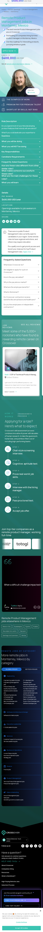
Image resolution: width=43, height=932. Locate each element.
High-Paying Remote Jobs (11, 881)
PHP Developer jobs (28, 695)
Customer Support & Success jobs (13, 739)
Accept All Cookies (21, 928)
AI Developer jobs (8, 697)
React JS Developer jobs (29, 699)
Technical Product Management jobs (14, 781)
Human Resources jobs (10, 753)
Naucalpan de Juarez (10, 631)
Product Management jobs (11, 784)
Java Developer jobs (28, 691)
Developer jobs (27, 682)
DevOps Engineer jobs (29, 684)
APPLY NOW (8, 51)
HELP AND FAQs (10, 861)
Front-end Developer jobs (30, 687)
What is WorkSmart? (8, 876)
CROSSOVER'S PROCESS (25, 415)
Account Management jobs (11, 795)
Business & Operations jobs (11, 755)
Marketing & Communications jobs (13, 800)
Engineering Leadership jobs (12, 680)
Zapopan (23, 631)
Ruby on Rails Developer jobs (31, 701)
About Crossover (7, 865)
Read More (6, 136)
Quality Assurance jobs (10, 689)
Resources (5, 872)
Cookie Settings (21, 922)
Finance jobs (7, 769)
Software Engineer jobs (10, 695)
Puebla (35, 626)
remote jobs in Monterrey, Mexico (18, 64)
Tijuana (27, 626)
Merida (24, 635)
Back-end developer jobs (10, 701)
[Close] (40, 910)
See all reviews (30, 324)
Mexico (6, 11)
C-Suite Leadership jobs (10, 727)
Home (4, 9)
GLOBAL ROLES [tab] (12, 669)
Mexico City (7, 626)
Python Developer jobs (29, 697)
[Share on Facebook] (7, 221)
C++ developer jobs (28, 680)
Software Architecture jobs (11, 715)
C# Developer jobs (9, 703)
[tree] (21, 273)
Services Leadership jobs (10, 741)
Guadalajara (18, 626)
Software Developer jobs (30, 703)
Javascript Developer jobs (30, 693)
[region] (21, 920)
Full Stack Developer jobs (30, 689)
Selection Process (8, 885)
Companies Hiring (8, 869)
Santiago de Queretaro (10, 635)
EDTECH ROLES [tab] (31, 669)
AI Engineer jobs (8, 699)
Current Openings (14, 9)
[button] (21, 121)
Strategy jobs (7, 757)
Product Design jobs (9, 687)
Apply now (27, 252)
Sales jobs (6, 798)
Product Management (30, 9)
